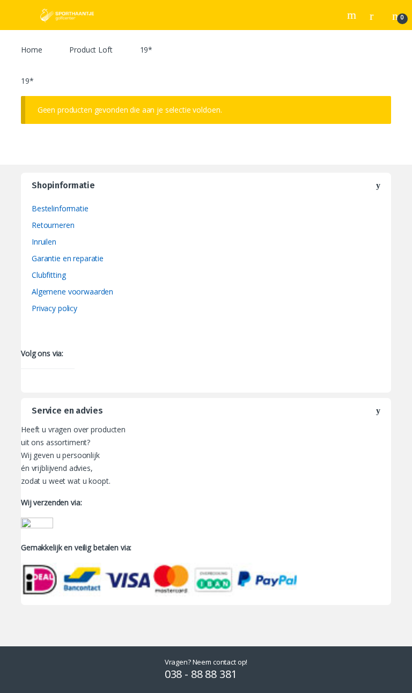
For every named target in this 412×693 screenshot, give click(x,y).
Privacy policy (54, 308)
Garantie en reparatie (68, 258)
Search (353, 15)
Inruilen (44, 242)
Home (31, 50)
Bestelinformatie (60, 208)
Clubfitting (48, 275)
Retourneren (53, 225)
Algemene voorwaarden (72, 291)
